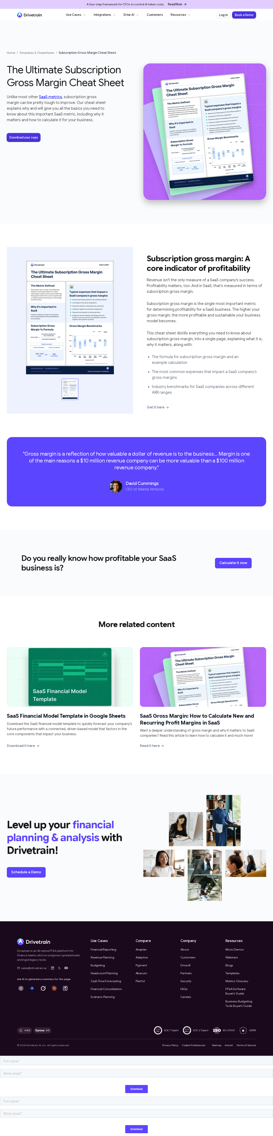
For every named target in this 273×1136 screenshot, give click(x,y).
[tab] (69, 389)
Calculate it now (233, 563)
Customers (155, 15)
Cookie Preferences (193, 1045)
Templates (232, 973)
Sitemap (216, 1045)
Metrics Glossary (236, 981)
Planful (140, 981)
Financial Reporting (103, 949)
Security (185, 981)
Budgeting (98, 965)
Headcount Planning (104, 973)
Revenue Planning (102, 957)
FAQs (183, 989)
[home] (29, 14)
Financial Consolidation (106, 989)
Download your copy (23, 137)
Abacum (141, 973)
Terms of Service (246, 1045)
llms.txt (229, 1045)
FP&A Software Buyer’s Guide (235, 991)
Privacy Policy (170, 1045)
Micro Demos (234, 949)
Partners (186, 973)
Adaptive (142, 957)
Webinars (231, 957)
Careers (185, 997)
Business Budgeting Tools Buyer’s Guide (238, 1003)
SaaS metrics (50, 97)
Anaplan (141, 949)
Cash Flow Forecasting (106, 981)
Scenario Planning (103, 997)
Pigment (141, 965)
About (184, 949)
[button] (76, 15)
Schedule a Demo (26, 872)
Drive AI (185, 965)
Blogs (229, 965)
